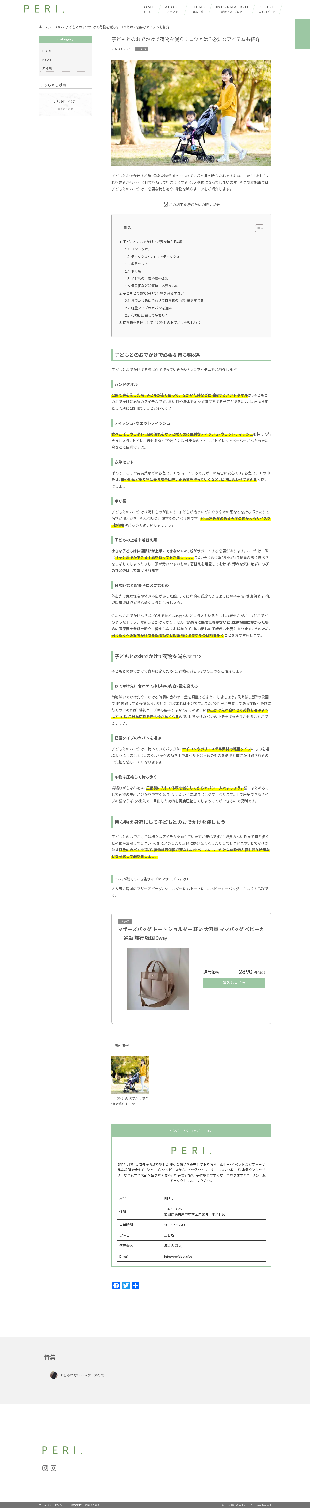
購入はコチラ (234, 982)
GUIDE (267, 8)
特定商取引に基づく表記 (85, 1505)
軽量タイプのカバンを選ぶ (151, 307)
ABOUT (173, 8)
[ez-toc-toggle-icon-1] (256, 228)
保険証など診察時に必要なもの (154, 285)
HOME (147, 8)
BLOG (142, 49)
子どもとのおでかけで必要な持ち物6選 (152, 241)
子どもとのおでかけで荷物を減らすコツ (153, 293)
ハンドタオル (141, 248)
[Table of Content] (259, 228)
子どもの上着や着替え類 (149, 278)
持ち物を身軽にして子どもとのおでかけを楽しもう (162, 322)
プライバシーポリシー (52, 1505)
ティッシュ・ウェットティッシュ (155, 256)
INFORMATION (232, 8)
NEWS (47, 59)
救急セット (139, 263)
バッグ (124, 921)
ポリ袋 (136, 271)
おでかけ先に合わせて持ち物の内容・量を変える (167, 300)
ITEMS (198, 8)
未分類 (47, 68)
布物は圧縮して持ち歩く (149, 315)
